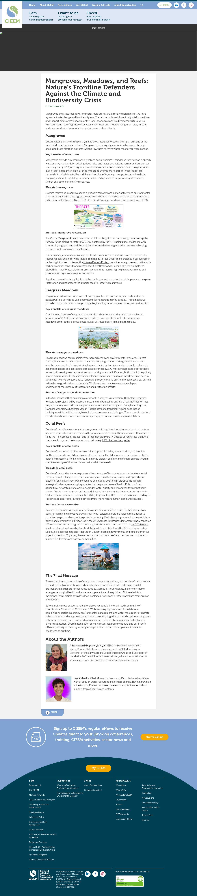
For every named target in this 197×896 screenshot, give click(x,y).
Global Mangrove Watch (59, 269)
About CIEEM (46, 5)
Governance (121, 800)
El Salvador (101, 255)
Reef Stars (110, 517)
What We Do (121, 790)
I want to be (63, 780)
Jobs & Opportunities (125, 5)
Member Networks (37, 795)
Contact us (146, 793)
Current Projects (36, 829)
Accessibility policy (150, 803)
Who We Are (121, 785)
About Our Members (93, 785)
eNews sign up (154, 737)
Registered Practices (38, 842)
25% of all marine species (116, 440)
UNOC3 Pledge (139, 524)
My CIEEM (164, 5)
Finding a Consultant (93, 790)
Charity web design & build (126, 871)
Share (54, 712)
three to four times (98, 170)
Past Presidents (122, 809)
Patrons (119, 804)
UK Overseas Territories (106, 521)
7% (90, 383)
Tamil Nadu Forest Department (105, 258)
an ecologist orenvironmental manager (41, 16)
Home (32, 5)
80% (66, 167)
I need (87, 780)
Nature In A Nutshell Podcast (41, 859)
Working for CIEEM (124, 795)
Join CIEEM (82, 5)
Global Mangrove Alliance (64, 238)
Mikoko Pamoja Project (96, 262)
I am (31, 780)
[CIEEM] (12, 14)
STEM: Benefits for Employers (42, 800)
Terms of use (147, 815)
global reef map (64, 531)
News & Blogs (65, 5)
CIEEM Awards (122, 814)
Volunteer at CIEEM (124, 819)
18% (62, 318)
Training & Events (101, 5)
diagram (78, 196)
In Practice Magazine (38, 855)
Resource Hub (35, 785)
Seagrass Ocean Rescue (82, 408)
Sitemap (145, 820)
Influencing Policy (36, 817)
